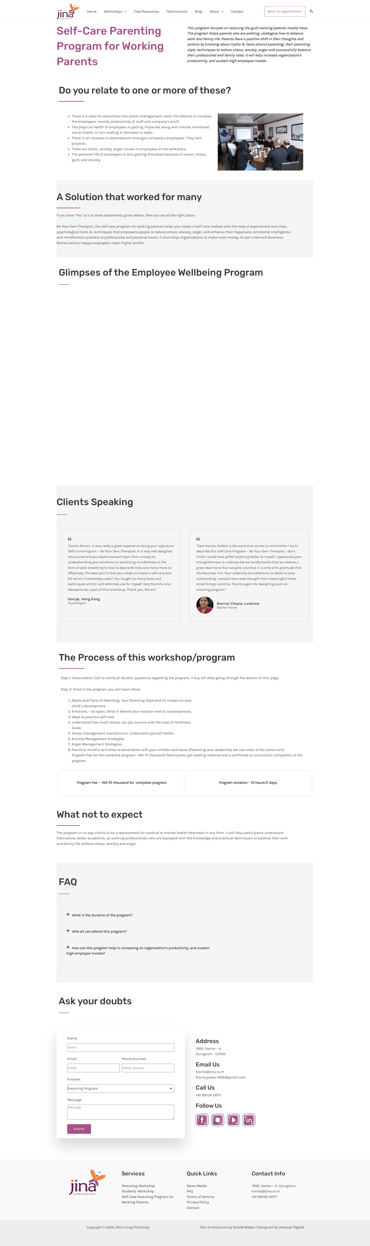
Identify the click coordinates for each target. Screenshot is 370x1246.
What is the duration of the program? (102, 915)
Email (72, 1059)
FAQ (190, 1191)
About (214, 11)
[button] (124, 11)
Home (92, 11)
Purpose (74, 1079)
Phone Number (134, 1059)
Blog (198, 11)
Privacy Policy (198, 1202)
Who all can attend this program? (99, 931)
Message (74, 1100)
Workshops (113, 11)
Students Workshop (138, 1191)
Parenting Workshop (138, 1186)
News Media (197, 1186)
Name (72, 1038)
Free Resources (146, 11)
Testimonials (177, 11)
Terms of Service (200, 1197)
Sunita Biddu (244, 1227)
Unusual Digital (291, 1227)
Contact (237, 11)
